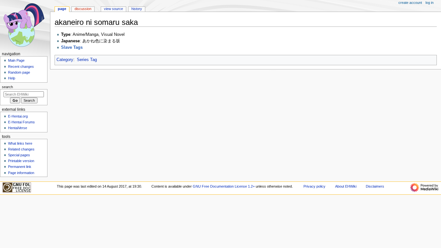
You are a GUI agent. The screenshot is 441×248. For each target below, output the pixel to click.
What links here (20, 143)
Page (62, 9)
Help (11, 78)
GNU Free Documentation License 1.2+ (224, 186)
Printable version (21, 161)
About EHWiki (345, 186)
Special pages (19, 155)
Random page (19, 72)
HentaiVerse (17, 128)
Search (7, 87)
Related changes (21, 149)
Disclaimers (375, 186)
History (136, 9)
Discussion (83, 9)
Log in (430, 3)
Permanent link (19, 167)
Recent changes (21, 66)
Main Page (16, 60)
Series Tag (87, 59)
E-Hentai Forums (21, 122)
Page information (21, 173)
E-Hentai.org (18, 116)
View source (113, 9)
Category (64, 59)
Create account (410, 3)
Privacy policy (314, 186)
